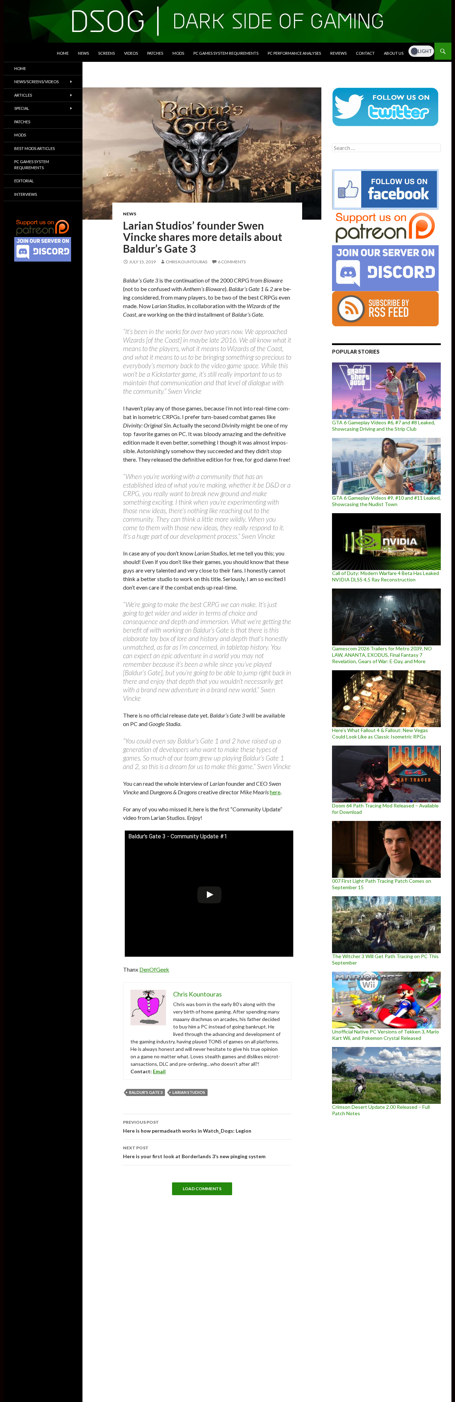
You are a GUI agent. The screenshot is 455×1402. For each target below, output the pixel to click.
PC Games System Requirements (225, 53)
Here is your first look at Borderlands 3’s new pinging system (194, 1152)
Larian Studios (188, 1092)
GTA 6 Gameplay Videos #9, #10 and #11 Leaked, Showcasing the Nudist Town (386, 501)
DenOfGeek (154, 969)
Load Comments (202, 1188)
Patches (155, 53)
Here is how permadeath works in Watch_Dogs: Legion (187, 1126)
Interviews (25, 194)
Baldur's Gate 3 (145, 1092)
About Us (393, 53)
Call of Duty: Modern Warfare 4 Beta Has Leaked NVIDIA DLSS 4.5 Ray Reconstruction (385, 576)
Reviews (338, 53)
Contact (365, 53)
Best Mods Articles (34, 148)
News (83, 53)
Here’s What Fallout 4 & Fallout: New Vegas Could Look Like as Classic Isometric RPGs (380, 733)
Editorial (24, 180)
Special (21, 108)
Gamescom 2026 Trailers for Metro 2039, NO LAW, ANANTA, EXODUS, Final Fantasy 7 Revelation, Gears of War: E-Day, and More (382, 654)
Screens (106, 53)
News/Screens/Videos (36, 81)
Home (63, 53)
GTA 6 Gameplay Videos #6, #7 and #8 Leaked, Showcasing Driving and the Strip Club (383, 425)
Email (159, 1071)
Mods (178, 53)
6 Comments (232, 261)
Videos (131, 53)
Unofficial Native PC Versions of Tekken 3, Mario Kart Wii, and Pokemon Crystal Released (385, 1034)
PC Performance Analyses (294, 53)
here (275, 792)
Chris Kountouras (186, 261)
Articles (23, 95)
